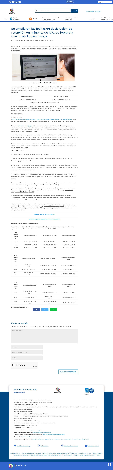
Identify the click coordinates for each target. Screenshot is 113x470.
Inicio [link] (5, 18)
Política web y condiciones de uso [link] (80, 453)
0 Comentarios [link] (49, 40)
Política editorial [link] (97, 453)
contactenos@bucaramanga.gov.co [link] (33, 430)
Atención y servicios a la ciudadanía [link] (72, 18)
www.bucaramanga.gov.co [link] (26, 126)
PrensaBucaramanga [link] (93, 446)
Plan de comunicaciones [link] (20, 455)
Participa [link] (92, 18)
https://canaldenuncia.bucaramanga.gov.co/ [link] (54, 434)
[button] (68, 372)
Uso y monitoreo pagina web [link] (82, 455)
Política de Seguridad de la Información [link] (60, 455)
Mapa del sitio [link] (96, 455)
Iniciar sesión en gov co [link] (93, 11)
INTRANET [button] (70, 1)
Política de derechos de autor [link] (38, 455)
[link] (15, 3)
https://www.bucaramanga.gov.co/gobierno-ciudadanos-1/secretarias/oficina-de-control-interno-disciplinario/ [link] (60, 439)
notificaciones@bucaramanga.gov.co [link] (41, 432)
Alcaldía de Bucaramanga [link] (21, 40)
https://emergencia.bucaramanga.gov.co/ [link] (31, 436)
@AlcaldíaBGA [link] (44, 446)
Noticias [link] (41, 40)
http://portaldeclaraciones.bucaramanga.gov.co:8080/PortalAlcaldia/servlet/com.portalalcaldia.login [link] (42, 119)
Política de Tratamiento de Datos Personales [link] (55, 453)
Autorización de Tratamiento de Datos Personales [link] (26, 453)
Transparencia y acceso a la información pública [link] (50, 18)
